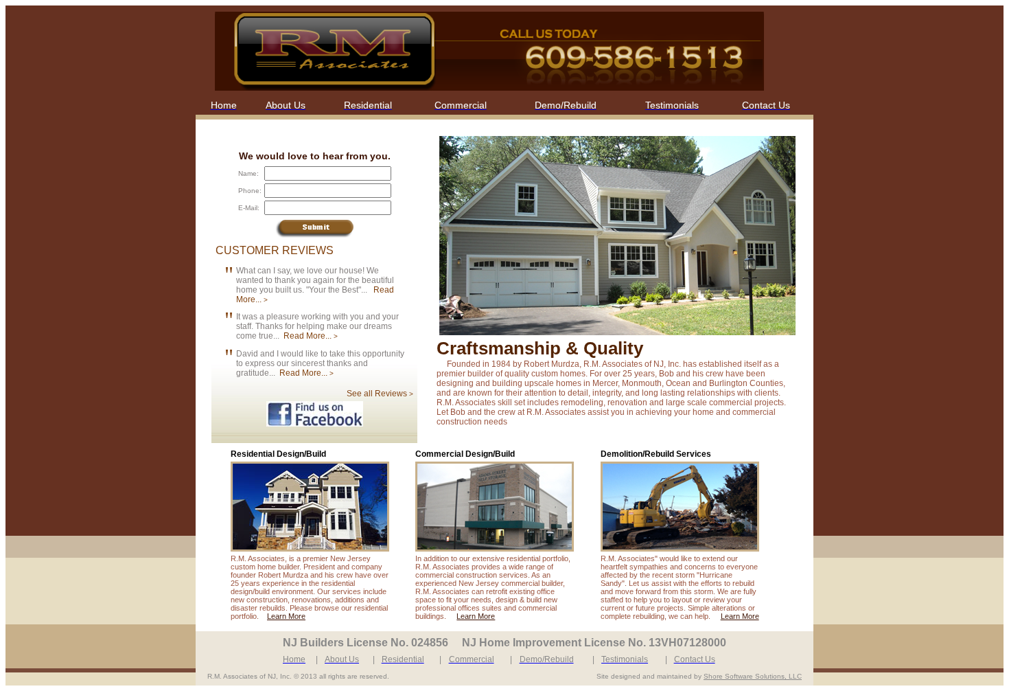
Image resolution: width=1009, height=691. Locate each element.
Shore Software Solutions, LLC (753, 676)
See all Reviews (380, 393)
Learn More (286, 616)
